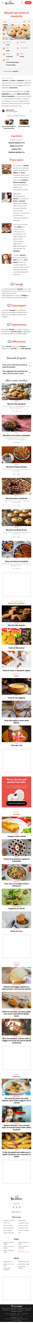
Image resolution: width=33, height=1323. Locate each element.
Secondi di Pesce (23, 1225)
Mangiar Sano (7, 1261)
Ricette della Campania (7, 1269)
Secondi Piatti (22, 1220)
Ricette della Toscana (21, 1267)
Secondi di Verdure (23, 1223)
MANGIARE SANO (16, 1096)
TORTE (16, 558)
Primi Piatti (7, 1223)
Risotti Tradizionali (9, 1233)
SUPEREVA (19, 1311)
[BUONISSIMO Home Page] (9, 2)
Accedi (28, 2)
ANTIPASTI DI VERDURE (16, 906)
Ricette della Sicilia (23, 1261)
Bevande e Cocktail (23, 1230)
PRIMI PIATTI (16, 881)
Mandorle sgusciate (15, 152)
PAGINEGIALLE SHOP (22, 1308)
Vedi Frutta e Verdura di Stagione (23, 1251)
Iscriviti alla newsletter (16, 803)
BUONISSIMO (14, 1311)
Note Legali (13, 1313)
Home (9, 9)
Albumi (12, 146)
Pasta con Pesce (8, 1225)
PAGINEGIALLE (13, 1308)
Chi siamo (7, 1313)
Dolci (16, 675)
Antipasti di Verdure (9, 1220)
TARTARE (16, 857)
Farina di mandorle (15, 143)
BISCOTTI (23, 9)
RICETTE (14, 9)
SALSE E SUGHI (16, 929)
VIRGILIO (8, 1308)
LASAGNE (16, 834)
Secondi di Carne (23, 1228)
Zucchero (15, 149)
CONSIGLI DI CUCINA (16, 984)
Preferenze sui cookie (14, 1315)
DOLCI (18, 9)
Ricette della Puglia (23, 1264)
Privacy (19, 1313)
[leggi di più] (30, 111)
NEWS (16, 1150)
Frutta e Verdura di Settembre (23, 1247)
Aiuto (22, 1315)
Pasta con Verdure (9, 1228)
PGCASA (30, 1308)
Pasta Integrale (8, 1230)
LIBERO (3, 1308)
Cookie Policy (25, 1313)
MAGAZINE (16, 1123)
